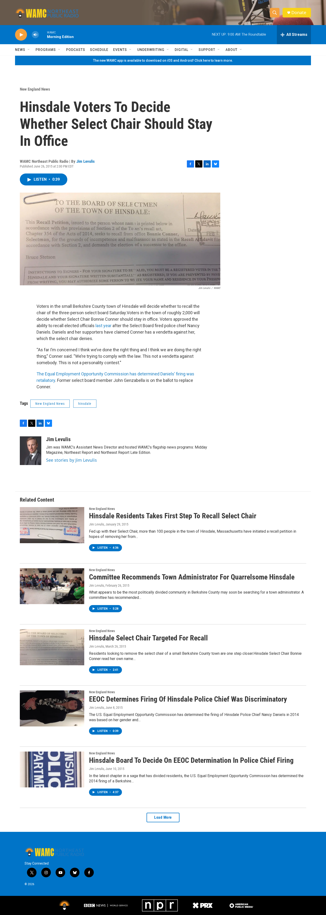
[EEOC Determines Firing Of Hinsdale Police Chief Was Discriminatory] (52, 708)
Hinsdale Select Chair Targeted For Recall (148, 638)
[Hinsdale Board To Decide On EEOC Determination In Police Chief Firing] (52, 769)
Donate (298, 12)
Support (207, 50)
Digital (181, 50)
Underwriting (150, 50)
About (231, 50)
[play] (21, 35)
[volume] (35, 34)
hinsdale (84, 404)
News (20, 50)
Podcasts (75, 50)
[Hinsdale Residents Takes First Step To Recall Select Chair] (52, 525)
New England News (35, 89)
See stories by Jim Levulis (71, 460)
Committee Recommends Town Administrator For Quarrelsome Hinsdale (191, 577)
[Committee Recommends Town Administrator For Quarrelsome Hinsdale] (52, 586)
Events (120, 50)
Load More (163, 817)
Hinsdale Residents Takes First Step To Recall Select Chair (172, 516)
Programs (46, 50)
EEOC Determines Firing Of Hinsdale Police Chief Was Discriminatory (188, 699)
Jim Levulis (85, 161)
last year (103, 325)
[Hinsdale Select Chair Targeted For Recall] (52, 647)
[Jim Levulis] (30, 450)
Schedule (99, 50)
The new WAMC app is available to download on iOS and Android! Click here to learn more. (163, 60)
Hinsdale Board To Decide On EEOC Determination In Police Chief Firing (191, 760)
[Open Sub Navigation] (29, 50)
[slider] (43, 34)
